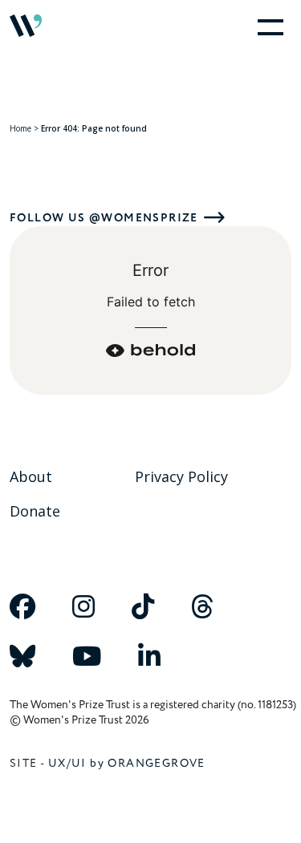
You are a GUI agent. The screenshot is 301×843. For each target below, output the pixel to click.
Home (20, 128)
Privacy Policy (181, 476)
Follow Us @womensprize (104, 218)
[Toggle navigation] (267, 25)
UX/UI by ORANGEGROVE (126, 763)
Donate (35, 511)
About (31, 476)
